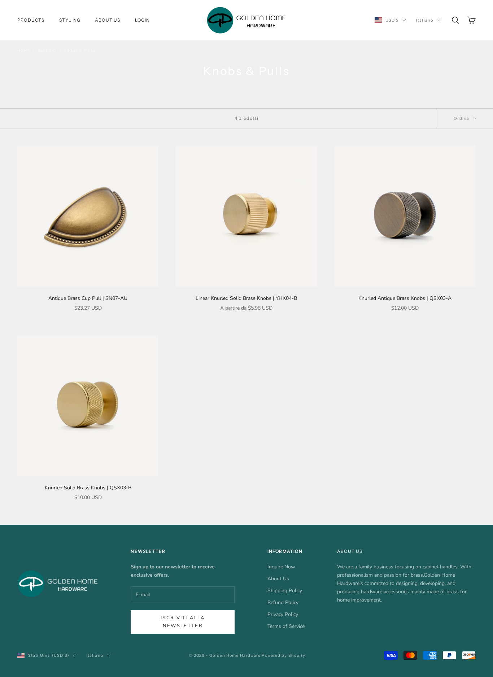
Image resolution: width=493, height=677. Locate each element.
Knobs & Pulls (80, 50)
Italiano (424, 20)
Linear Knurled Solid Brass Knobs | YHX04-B (246, 298)
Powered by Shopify (283, 655)
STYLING (69, 20)
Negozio (47, 50)
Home (23, 50)
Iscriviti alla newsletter (183, 622)
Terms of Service (286, 626)
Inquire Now (281, 566)
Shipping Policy (284, 590)
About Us (278, 578)
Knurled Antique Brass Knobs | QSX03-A (404, 298)
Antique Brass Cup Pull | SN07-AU (87, 298)
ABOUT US (108, 20)
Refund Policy (282, 602)
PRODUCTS (31, 20)
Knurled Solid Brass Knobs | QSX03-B (88, 487)
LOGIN (142, 20)
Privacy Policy (282, 614)
